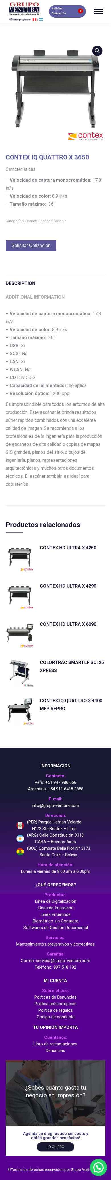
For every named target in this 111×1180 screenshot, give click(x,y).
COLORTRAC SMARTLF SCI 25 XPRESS (72, 666)
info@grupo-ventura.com (55, 805)
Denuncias (55, 1050)
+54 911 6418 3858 (65, 789)
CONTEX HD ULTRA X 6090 (68, 624)
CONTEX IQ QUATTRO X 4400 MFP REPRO (71, 704)
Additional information (35, 297)
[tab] (55, 281)
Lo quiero (55, 1147)
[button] (98, 1167)
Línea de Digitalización (55, 901)
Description (20, 283)
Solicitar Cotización (31, 245)
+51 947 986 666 (60, 782)
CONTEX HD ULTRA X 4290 (68, 586)
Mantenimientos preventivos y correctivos (55, 944)
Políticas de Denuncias (55, 997)
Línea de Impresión (55, 907)
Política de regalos (55, 1010)
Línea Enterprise (56, 914)
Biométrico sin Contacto (56, 921)
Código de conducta (56, 1016)
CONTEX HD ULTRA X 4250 (68, 547)
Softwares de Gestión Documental (55, 927)
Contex (31, 221)
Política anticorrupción (56, 1003)
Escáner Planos (50, 221)
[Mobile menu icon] (98, 11)
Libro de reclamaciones (55, 1044)
